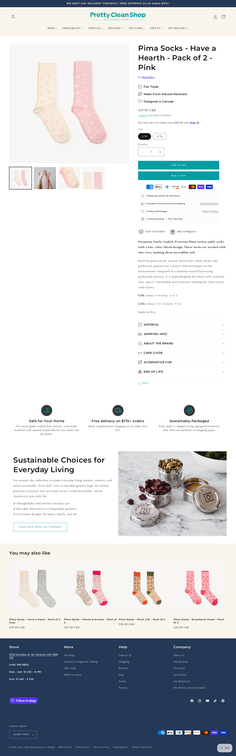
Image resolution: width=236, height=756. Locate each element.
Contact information (142, 747)
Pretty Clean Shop (26, 747)
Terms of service (101, 747)
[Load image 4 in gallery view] (93, 178)
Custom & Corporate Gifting (81, 662)
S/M (144, 136)
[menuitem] (52, 28)
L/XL (160, 136)
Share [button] (145, 383)
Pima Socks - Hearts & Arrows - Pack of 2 (90, 621)
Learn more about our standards (40, 527)
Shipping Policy (209, 203)
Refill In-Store (72, 675)
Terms (122, 682)
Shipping (142, 115)
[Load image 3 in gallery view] (69, 178)
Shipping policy (121, 747)
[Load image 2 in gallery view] (45, 178)
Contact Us (125, 656)
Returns (123, 668)
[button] (13, 17)
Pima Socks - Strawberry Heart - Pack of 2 (198, 621)
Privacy (123, 688)
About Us (178, 656)
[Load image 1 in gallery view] (20, 178)
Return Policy (210, 211)
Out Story (179, 668)
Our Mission (180, 662)
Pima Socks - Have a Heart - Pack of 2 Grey (34, 621)
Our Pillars (179, 675)
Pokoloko (148, 77)
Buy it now (178, 176)
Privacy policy (83, 747)
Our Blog (69, 656)
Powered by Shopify (45, 747)
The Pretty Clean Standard (189, 688)
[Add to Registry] (183, 232)
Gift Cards (70, 668)
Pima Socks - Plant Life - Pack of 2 (142, 619)
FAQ (121, 675)
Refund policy (65, 747)
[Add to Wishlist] (151, 232)
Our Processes (181, 682)
